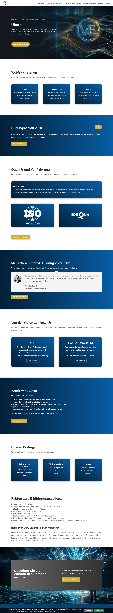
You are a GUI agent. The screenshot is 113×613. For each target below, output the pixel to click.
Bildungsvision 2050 (89, 3)
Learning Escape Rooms (55, 3)
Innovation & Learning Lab (73, 3)
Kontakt (107, 3)
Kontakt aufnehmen (19, 297)
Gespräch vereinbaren (20, 44)
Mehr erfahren (32, 360)
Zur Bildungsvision (19, 143)
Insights (100, 3)
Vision (98, 127)
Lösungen (41, 3)
